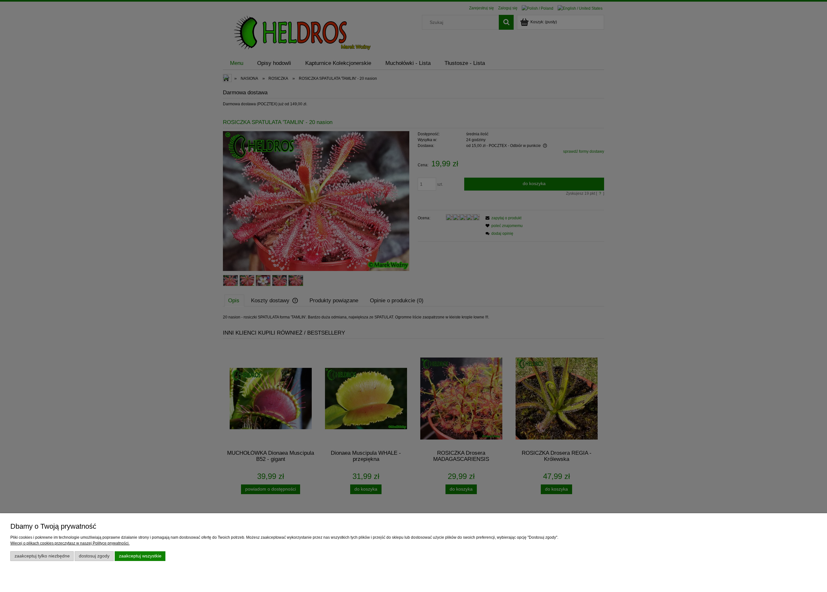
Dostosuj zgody (94, 556)
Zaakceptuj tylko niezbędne (42, 556)
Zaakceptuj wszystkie (140, 556)
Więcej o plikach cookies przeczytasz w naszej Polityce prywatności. (70, 543)
